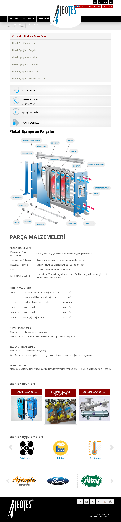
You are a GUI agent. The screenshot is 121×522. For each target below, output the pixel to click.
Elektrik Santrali (94, 458)
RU (105, 2)
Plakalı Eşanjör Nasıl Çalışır (24, 57)
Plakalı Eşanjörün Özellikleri (25, 64)
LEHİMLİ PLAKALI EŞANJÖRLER (60, 393)
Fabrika (26, 458)
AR (111, 2)
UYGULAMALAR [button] (69, 18)
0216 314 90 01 (80, 6)
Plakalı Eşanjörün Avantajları (25, 71)
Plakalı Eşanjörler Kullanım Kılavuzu (28, 78)
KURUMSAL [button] (27, 18)
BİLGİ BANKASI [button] (34, 24)
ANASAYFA (14, 18)
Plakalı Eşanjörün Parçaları (24, 50)
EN (100, 2)
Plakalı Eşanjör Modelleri (23, 43)
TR (95, 2)
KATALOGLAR (94, 6)
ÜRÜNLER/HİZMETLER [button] (47, 18)
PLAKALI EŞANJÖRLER (26, 391)
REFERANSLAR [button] (15, 24)
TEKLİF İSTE (107, 6)
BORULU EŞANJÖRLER (94, 391)
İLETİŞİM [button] (50, 24)
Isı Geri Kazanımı (60, 458)
